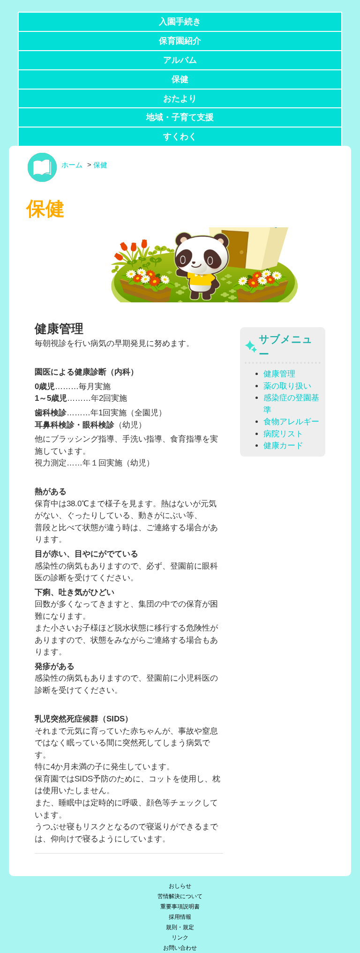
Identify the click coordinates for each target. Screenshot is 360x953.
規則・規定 (180, 927)
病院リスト (283, 433)
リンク (180, 937)
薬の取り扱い (287, 386)
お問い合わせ (180, 948)
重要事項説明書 (180, 906)
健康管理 (279, 373)
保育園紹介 (180, 40)
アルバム (180, 60)
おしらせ (180, 886)
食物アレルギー (291, 421)
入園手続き (180, 21)
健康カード (283, 445)
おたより (180, 98)
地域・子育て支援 (180, 117)
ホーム (71, 165)
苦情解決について (180, 896)
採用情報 (180, 917)
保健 (180, 79)
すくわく (180, 136)
